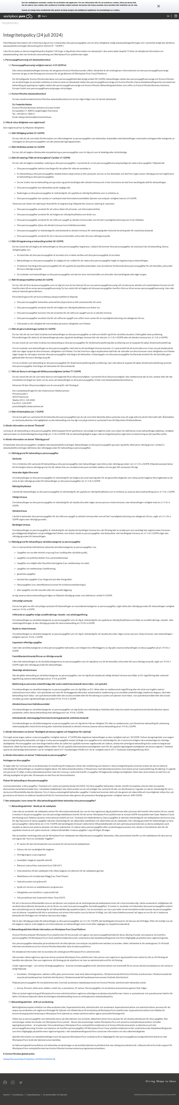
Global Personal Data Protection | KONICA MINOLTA (29, 1059)
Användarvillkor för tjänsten (55, 1095)
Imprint (6, 1095)
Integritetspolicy (33, 1095)
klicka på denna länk (128, 3)
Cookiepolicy (17, 1095)
